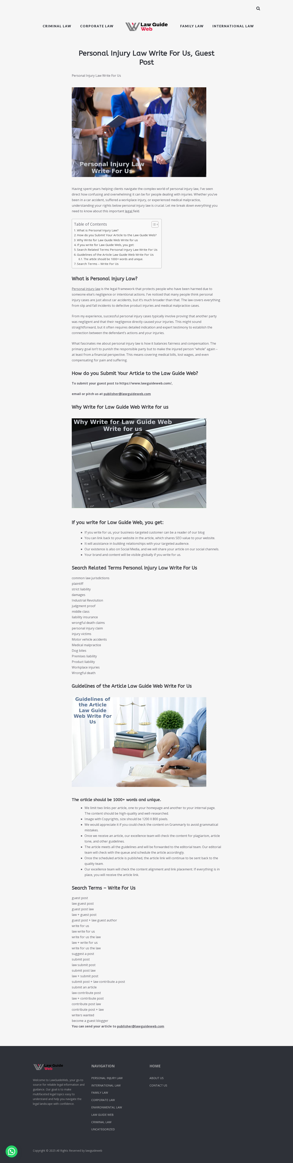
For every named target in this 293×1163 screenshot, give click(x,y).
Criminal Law (57, 26)
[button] (12, 1151)
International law (233, 26)
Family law (192, 26)
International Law (106, 1085)
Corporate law (97, 26)
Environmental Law (106, 1107)
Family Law (99, 1092)
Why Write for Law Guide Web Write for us (107, 240)
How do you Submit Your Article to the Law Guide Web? (117, 235)
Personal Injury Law (107, 1078)
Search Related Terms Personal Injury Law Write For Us (117, 250)
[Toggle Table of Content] (152, 224)
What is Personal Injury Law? (98, 230)
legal (129, 211)
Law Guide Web (102, 1115)
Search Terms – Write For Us (98, 264)
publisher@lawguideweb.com (127, 394)
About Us (156, 1078)
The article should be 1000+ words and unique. (113, 259)
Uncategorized (103, 1129)
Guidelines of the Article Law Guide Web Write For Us (115, 255)
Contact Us (158, 1085)
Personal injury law (86, 289)
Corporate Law (103, 1100)
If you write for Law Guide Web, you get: (105, 245)
